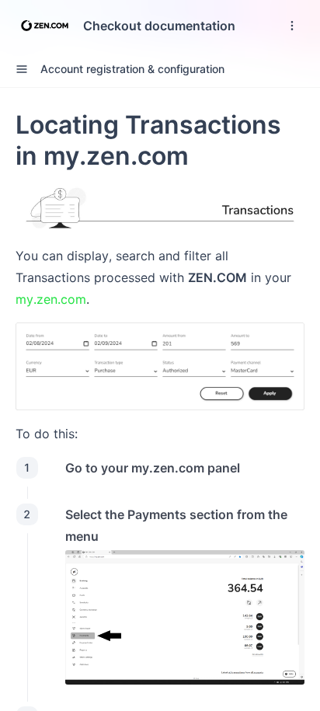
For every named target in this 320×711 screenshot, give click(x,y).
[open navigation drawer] (292, 25)
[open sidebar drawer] (21, 69)
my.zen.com (51, 299)
